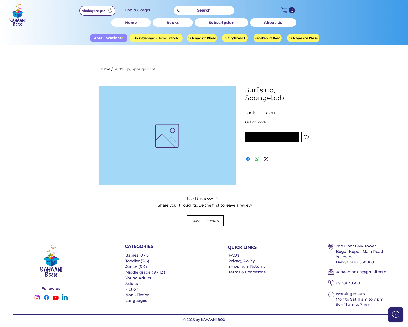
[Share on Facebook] (248, 159)
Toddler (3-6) (137, 261)
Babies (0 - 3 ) (138, 255)
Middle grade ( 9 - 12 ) (145, 272)
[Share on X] (266, 159)
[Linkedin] (64, 297)
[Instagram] (37, 297)
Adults (131, 283)
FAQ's (234, 255)
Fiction (131, 289)
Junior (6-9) (136, 266)
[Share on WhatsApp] (257, 159)
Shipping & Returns (247, 266)
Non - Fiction (137, 295)
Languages (136, 300)
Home (104, 69)
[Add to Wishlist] (306, 137)
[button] (289, 10)
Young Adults (138, 278)
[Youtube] (55, 297)
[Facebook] (46, 297)
